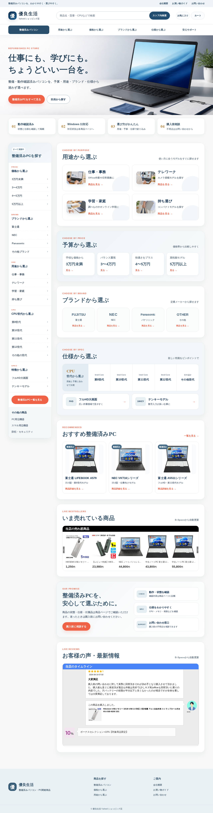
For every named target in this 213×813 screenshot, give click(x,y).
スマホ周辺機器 (20, 425)
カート (198, 15)
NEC (30, 234)
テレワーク (30, 282)
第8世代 (30, 321)
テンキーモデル (30, 386)
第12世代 (30, 346)
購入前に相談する (76, 626)
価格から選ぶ (96, 29)
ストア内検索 (160, 15)
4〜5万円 (30, 195)
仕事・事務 (30, 274)
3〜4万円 (30, 187)
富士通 (30, 226)
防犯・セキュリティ (22, 431)
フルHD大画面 (30, 377)
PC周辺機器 (18, 419)
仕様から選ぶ (158, 29)
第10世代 (30, 330)
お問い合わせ (198, 3)
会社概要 (163, 3)
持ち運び (30, 299)
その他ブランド (30, 251)
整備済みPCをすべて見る (26, 99)
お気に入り (182, 15)
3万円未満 (30, 179)
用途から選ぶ (65, 29)
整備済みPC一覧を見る (30, 399)
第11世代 (30, 338)
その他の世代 (30, 355)
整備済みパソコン (28, 29)
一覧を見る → (191, 435)
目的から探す (58, 99)
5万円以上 (30, 203)
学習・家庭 (30, 290)
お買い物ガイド (179, 3)
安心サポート (189, 29)
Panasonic (30, 243)
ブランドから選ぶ (127, 29)
